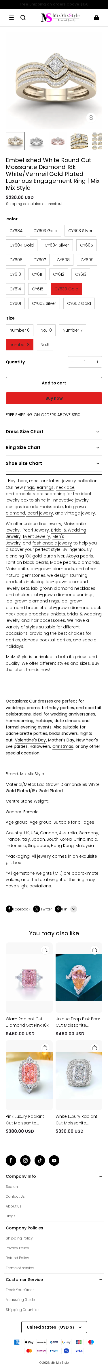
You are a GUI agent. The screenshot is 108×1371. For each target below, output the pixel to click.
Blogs (11, 1216)
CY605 (86, 245)
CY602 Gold (79, 303)
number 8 (20, 345)
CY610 (15, 274)
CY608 (63, 260)
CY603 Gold (45, 231)
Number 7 (72, 330)
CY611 (37, 274)
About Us (14, 1206)
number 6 (20, 330)
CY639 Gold (66, 289)
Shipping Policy (19, 1238)
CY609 (87, 260)
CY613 (80, 274)
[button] (11, 17)
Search (12, 1186)
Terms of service (20, 1267)
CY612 (58, 274)
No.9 (45, 345)
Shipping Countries (22, 1309)
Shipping (14, 203)
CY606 (16, 260)
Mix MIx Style (59, 1363)
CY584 (16, 231)
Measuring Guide (20, 1299)
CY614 (15, 289)
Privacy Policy (17, 1248)
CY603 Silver (80, 231)
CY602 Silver (44, 303)
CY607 (39, 260)
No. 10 (46, 330)
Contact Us (15, 1196)
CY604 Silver (57, 245)
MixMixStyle (17, 657)
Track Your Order (20, 1289)
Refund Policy (17, 1257)
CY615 (37, 289)
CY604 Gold (22, 245)
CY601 (15, 303)
